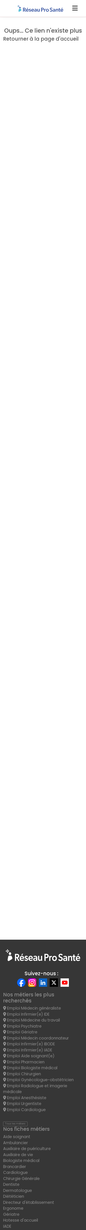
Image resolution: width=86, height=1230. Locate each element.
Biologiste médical (21, 1160)
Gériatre (11, 1214)
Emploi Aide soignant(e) (30, 1056)
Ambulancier (15, 1143)
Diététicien (13, 1196)
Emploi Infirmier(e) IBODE (30, 1044)
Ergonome (13, 1208)
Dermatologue (17, 1190)
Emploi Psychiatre (24, 1026)
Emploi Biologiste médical (31, 1068)
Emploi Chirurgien (23, 1074)
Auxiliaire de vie (18, 1155)
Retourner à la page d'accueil (41, 38)
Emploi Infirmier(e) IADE (29, 1050)
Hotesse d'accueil (20, 1220)
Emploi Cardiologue (26, 1110)
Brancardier (14, 1167)
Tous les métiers (15, 1123)
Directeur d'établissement (28, 1202)
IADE (7, 1226)
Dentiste (11, 1184)
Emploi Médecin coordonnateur (37, 1038)
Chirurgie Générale (21, 1178)
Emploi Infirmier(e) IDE (27, 1014)
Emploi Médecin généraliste (33, 1008)
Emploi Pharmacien (25, 1062)
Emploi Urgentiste (23, 1103)
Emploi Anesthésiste (26, 1098)
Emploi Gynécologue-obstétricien (40, 1080)
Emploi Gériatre (21, 1032)
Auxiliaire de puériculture (27, 1149)
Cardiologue (15, 1172)
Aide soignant (16, 1137)
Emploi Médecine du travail (33, 1020)
